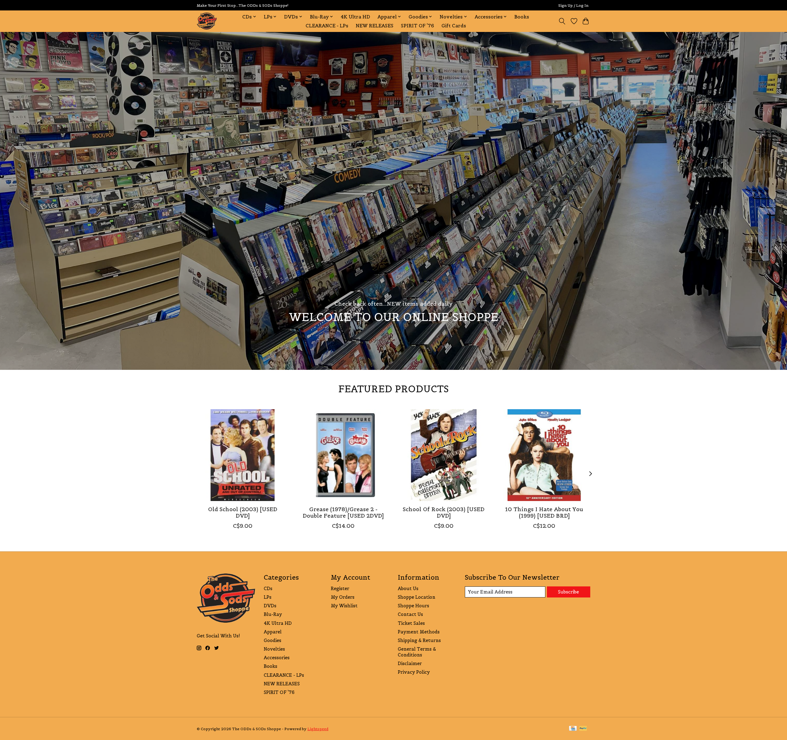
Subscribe (568, 592)
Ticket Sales (411, 623)
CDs (268, 588)
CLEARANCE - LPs (327, 26)
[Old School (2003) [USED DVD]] (243, 455)
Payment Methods (419, 632)
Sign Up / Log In (573, 5)
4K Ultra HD (355, 17)
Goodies (272, 640)
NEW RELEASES (375, 26)
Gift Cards (453, 26)
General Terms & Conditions (417, 652)
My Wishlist (344, 606)
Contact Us (410, 614)
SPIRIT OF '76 (417, 26)
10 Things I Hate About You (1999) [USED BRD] (544, 512)
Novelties (274, 649)
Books (521, 17)
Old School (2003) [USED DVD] (242, 512)
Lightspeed (317, 728)
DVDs (270, 606)
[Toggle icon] (562, 21)
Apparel (273, 632)
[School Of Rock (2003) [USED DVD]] (444, 455)
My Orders (342, 597)
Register (340, 588)
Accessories (277, 657)
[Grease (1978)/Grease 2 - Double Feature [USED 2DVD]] (343, 455)
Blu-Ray (273, 614)
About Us (408, 588)
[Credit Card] (573, 729)
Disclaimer (410, 663)
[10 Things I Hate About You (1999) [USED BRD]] (544, 455)
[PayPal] (583, 729)
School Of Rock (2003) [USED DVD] (443, 512)
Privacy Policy (414, 672)
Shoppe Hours (413, 606)
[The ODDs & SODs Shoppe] (207, 21)
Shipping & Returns (419, 640)
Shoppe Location (416, 597)
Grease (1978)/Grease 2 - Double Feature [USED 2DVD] (343, 512)
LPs (267, 597)
